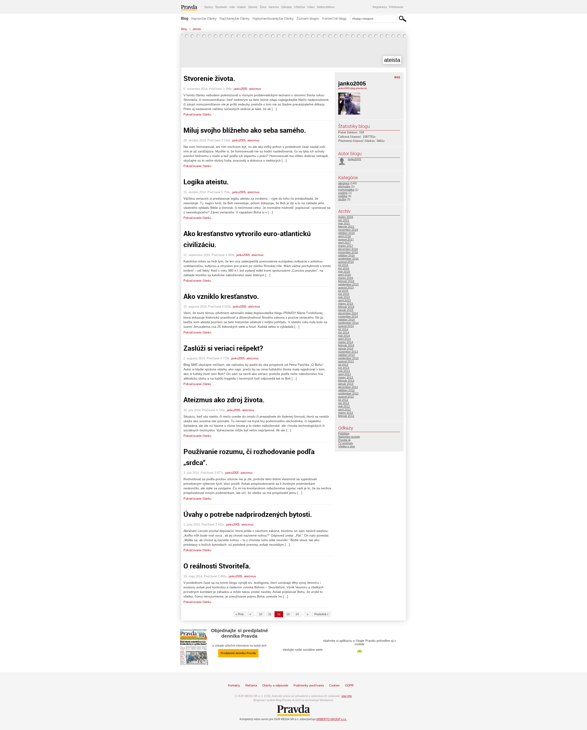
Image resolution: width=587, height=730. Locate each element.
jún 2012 (343, 403)
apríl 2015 (344, 300)
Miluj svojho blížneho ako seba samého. (244, 130)
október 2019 (346, 233)
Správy (208, 7)
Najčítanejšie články (234, 18)
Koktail (241, 7)
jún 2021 (343, 220)
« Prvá (239, 614)
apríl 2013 (344, 374)
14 (297, 614)
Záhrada (286, 7)
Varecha (274, 7)
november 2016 (348, 252)
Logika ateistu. (206, 181)
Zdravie (253, 7)
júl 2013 (343, 364)
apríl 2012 (344, 409)
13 (288, 614)
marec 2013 (345, 377)
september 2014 (348, 323)
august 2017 (346, 239)
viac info (346, 696)
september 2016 (348, 258)
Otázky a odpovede (275, 685)
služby (342, 199)
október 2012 (346, 390)
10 (260, 614)
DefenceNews (326, 7)
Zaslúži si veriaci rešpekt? (223, 348)
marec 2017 (345, 246)
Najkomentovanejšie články (273, 18)
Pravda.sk (344, 440)
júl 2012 (343, 400)
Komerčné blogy (334, 18)
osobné (343, 193)
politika (342, 196)
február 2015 (346, 307)
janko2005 (240, 89)
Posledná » (321, 614)
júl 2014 (343, 329)
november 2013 (348, 351)
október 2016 (346, 255)
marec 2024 (345, 217)
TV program (345, 443)
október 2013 (346, 355)
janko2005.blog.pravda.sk (352, 88)
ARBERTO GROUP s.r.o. (331, 719)
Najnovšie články (203, 18)
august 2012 (346, 396)
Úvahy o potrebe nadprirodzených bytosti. (247, 514)
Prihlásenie (396, 7)
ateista (197, 29)
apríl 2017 (344, 242)
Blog (184, 18)
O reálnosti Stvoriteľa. (217, 565)
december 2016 (348, 249)
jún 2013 (343, 367)
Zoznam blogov (307, 18)
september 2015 (348, 284)
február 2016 (346, 281)
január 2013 (345, 384)
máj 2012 (344, 406)
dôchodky (344, 186)
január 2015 (345, 310)
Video (311, 7)
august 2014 (346, 326)
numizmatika (346, 189)
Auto (232, 7)
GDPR (349, 685)
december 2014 (348, 313)
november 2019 (348, 229)
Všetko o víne (346, 446)
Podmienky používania (309, 685)
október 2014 (346, 319)
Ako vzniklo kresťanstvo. (221, 296)
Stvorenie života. (209, 78)
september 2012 (348, 393)
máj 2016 (344, 271)
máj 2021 (344, 223)
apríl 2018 (344, 236)
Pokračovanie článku (197, 114)
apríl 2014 (344, 339)
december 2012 (348, 387)
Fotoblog (343, 433)
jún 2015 (343, 294)
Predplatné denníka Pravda (238, 653)
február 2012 (346, 416)
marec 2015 (345, 303)
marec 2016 (345, 278)
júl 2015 (343, 290)
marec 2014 (345, 342)
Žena (263, 7)
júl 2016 (343, 265)
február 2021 (346, 226)
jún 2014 (343, 332)
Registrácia (380, 7)
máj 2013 (344, 371)
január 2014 (345, 348)
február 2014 (346, 345)
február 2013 (346, 380)
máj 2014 (344, 335)
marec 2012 (345, 412)
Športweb (221, 7)
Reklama (251, 685)
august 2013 (346, 361)
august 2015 (346, 287)
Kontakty (234, 685)
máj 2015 (344, 297)
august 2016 (346, 262)
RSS (397, 77)
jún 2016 (343, 268)
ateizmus (255, 89)
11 (269, 614)
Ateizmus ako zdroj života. (224, 399)
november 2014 (348, 316)
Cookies (334, 685)
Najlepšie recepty (349, 436)
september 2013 (348, 358)
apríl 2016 (344, 274)
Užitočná (299, 7)
